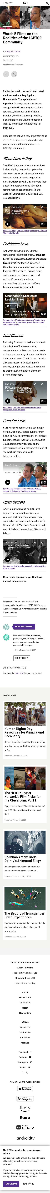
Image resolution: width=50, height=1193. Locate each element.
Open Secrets (9, 609)
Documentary (8, 56)
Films (17, 56)
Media (25, 1008)
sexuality (35, 609)
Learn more (28, 1184)
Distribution (25, 1032)
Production (25, 1027)
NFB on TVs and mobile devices (25, 1082)
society (43, 609)
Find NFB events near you (25, 973)
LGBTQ (30, 605)
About (25, 992)
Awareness (7, 601)
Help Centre (25, 997)
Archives (25, 1043)
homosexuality (9, 605)
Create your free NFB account (25, 962)
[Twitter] (14, 74)
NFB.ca (25, 1022)
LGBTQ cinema (40, 605)
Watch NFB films (25, 968)
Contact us (25, 1002)
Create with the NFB (25, 978)
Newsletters (25, 1013)
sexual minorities (23, 609)
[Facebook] (6, 74)
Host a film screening (25, 983)
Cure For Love (19, 601)
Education (25, 1037)
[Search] (47, 3)
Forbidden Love (32, 601)
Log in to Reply (21, 658)
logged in (19, 673)
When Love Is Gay (10, 612)
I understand (11, 1184)
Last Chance (21, 605)
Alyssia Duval (13, 51)
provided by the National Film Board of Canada (22, 409)
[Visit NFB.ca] (29, 3)
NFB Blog (8, 3)
